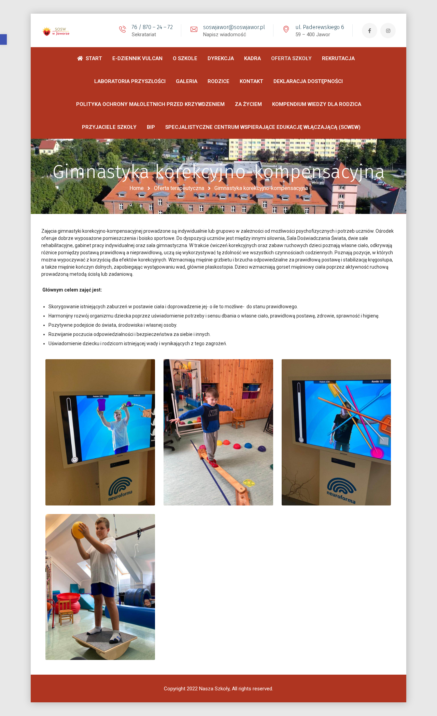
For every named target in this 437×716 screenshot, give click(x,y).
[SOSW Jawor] (56, 30)
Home (136, 188)
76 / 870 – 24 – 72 (152, 27)
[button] (3, 39)
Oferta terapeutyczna (179, 188)
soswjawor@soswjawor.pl (234, 27)
